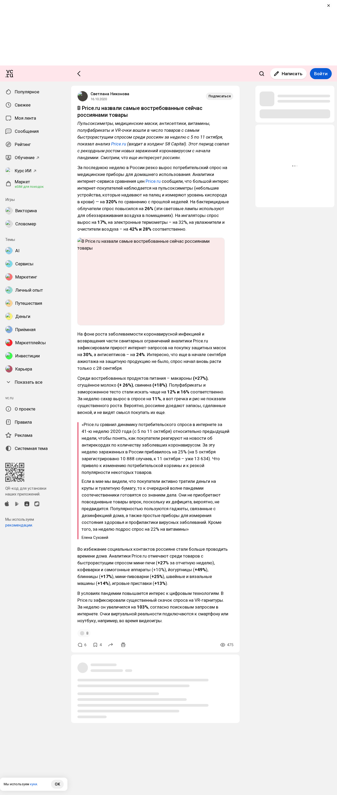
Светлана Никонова (110, 94)
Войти (321, 73)
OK (57, 784)
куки (33, 784)
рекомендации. (19, 525)
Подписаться (220, 96)
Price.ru (118, 143)
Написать (292, 73)
